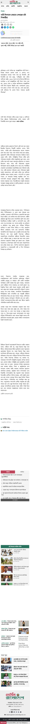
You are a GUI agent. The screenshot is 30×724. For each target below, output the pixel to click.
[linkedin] (5, 27)
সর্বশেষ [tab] (8, 472)
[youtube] (21, 712)
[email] (10, 27)
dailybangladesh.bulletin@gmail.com (16, 715)
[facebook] (2, 27)
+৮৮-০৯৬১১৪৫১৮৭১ (16, 706)
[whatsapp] (13, 27)
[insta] (16, 712)
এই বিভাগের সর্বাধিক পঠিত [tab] (15, 546)
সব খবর (14, 500)
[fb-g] (12, 712)
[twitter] (7, 27)
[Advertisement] (15, 449)
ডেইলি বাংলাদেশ (12, 719)
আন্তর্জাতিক (19, 6)
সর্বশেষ (2, 6)
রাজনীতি (13, 6)
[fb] (10, 712)
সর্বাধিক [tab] (22, 472)
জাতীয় (7, 6)
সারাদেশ (26, 6)
